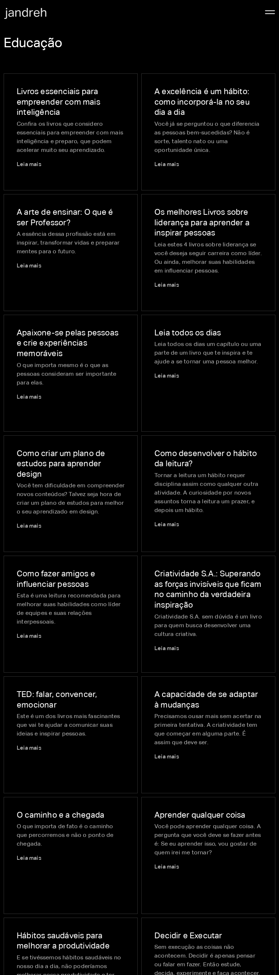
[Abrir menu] (269, 12)
